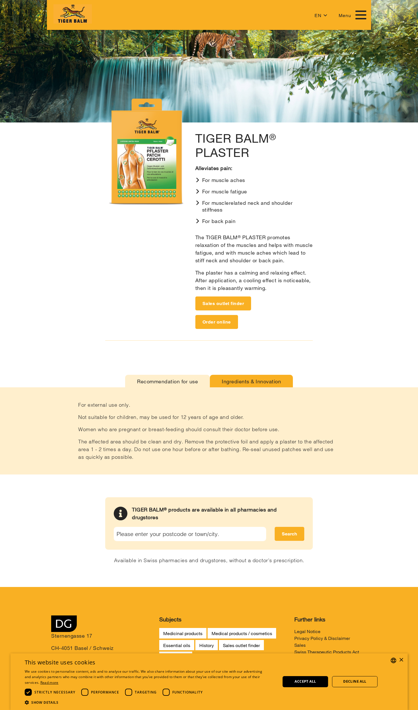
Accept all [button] (305, 681)
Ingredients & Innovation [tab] (251, 381)
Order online (216, 322)
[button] (143, 702)
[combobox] (393, 660)
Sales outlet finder (223, 303)
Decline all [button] (354, 681)
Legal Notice (307, 631)
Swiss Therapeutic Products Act (326, 651)
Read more (49, 682)
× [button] (401, 660)
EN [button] (318, 15)
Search (289, 534)
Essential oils (176, 645)
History (206, 645)
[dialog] (209, 681)
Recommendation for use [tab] (167, 381)
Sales (300, 645)
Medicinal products (182, 633)
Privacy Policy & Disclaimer (322, 638)
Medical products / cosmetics (242, 633)
